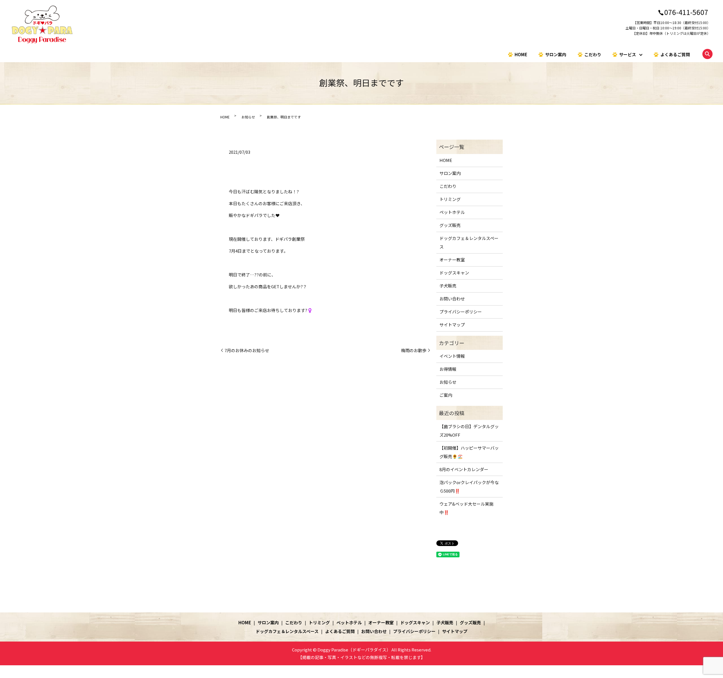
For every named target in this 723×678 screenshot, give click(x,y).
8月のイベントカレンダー (463, 469)
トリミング (450, 199)
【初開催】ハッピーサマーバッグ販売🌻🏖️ (469, 452)
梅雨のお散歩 (413, 350)
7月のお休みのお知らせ (247, 350)
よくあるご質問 (675, 54)
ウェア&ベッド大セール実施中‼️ (466, 508)
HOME (521, 54)
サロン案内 (555, 54)
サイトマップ (452, 325)
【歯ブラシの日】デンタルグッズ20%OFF (469, 430)
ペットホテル (452, 212)
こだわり (592, 54)
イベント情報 (452, 356)
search (707, 54)
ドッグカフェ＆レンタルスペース (468, 242)
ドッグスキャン (454, 273)
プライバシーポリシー (460, 312)
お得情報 (447, 369)
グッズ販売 (450, 225)
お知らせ (248, 116)
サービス (627, 54)
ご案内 (445, 395)
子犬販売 (447, 286)
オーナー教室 (452, 260)
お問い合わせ (452, 299)
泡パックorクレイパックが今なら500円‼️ (469, 486)
